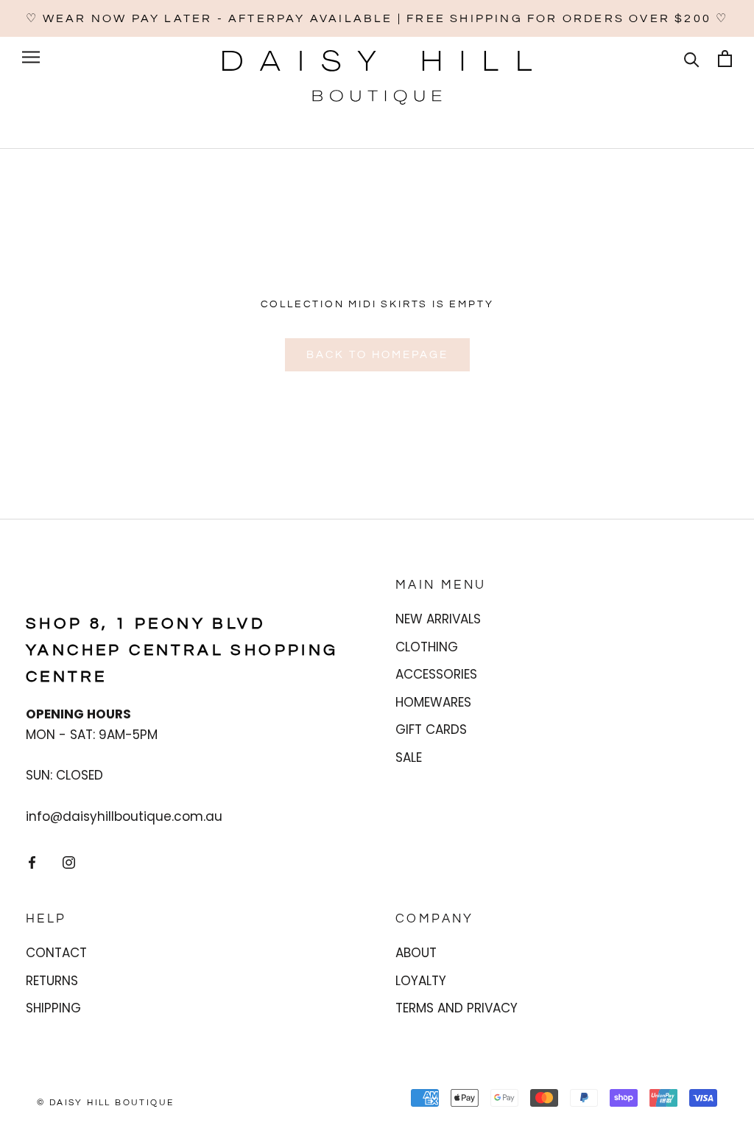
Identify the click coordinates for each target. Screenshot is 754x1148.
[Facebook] (32, 861)
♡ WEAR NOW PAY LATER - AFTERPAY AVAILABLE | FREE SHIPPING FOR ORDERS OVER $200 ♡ (377, 18)
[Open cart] (725, 58)
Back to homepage (377, 354)
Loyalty (420, 981)
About (416, 953)
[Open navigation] (31, 56)
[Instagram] (69, 861)
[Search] (692, 58)
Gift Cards (431, 729)
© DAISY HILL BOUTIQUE (105, 1102)
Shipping (53, 1008)
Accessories (436, 674)
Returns (52, 981)
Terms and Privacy (456, 1008)
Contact (56, 953)
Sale (408, 757)
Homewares (433, 702)
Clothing (426, 647)
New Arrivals (438, 619)
